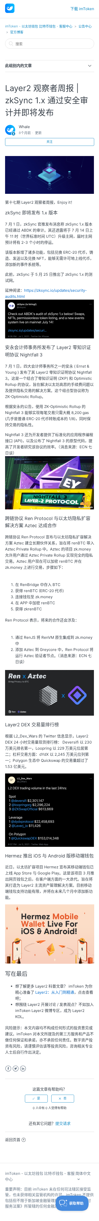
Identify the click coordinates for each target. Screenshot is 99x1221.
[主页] (9, 11)
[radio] (36, 1098)
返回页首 (12, 1139)
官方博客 (16, 32)
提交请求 (63, 1123)
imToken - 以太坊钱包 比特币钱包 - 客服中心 (38, 26)
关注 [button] (49, 142)
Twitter (15, 1068)
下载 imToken (82, 8)
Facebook (8, 1068)
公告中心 (85, 26)
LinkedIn (23, 1068)
